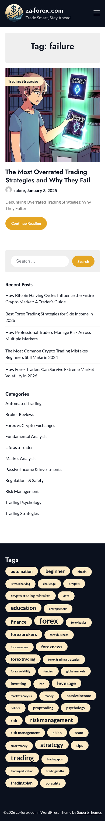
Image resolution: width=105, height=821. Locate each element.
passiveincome (78, 695)
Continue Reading (26, 223)
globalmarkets (75, 671)
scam (79, 732)
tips (79, 745)
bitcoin (82, 571)
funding (48, 671)
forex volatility (20, 671)
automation (22, 571)
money (49, 696)
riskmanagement (51, 719)
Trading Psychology (23, 502)
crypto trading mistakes (30, 595)
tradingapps (55, 759)
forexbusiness (59, 634)
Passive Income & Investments (33, 469)
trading (22, 757)
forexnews (51, 646)
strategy (51, 744)
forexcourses (19, 647)
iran (41, 684)
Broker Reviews (19, 414)
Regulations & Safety (24, 480)
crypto (74, 583)
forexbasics (78, 622)
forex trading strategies (64, 659)
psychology (75, 707)
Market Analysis (20, 458)
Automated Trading (23, 403)
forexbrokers (24, 634)
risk (14, 720)
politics (15, 708)
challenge (49, 584)
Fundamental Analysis (26, 436)
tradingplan (22, 782)
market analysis (21, 696)
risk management (25, 732)
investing (18, 683)
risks (57, 732)
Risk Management (22, 491)
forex (49, 620)
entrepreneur (58, 608)
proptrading (43, 707)
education (23, 607)
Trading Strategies (22, 513)
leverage (66, 683)
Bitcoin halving (20, 584)
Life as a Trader (19, 447)
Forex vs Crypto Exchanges (30, 425)
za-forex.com (44, 10)
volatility (53, 783)
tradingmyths (55, 771)
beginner (55, 571)
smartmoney (19, 746)
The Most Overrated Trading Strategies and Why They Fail (47, 176)
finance (19, 622)
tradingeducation (22, 771)
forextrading (23, 658)
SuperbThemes (89, 812)
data (66, 596)
